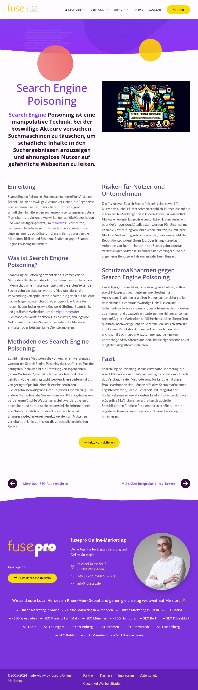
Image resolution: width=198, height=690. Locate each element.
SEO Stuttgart (54, 627)
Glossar (155, 9)
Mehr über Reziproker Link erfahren (148, 484)
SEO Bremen (110, 627)
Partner (88, 675)
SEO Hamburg (125, 618)
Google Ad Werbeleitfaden (102, 683)
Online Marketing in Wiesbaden (90, 610)
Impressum (126, 675)
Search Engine (27, 114)
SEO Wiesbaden (25, 618)
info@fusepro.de (89, 583)
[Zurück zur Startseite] (23, 9)
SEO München (96, 618)
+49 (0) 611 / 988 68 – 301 (96, 576)
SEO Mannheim (97, 635)
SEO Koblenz (68, 635)
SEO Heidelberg (168, 627)
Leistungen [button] (73, 9)
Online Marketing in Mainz (39, 610)
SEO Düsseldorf (177, 618)
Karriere (106, 675)
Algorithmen (65, 312)
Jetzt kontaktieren (101, 442)
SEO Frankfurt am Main (61, 618)
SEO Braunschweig (129, 635)
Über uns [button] (97, 9)
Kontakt (178, 10)
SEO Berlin (151, 618)
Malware (57, 223)
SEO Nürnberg (82, 627)
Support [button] (120, 9)
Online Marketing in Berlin (140, 610)
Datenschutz (149, 675)
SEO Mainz (174, 610)
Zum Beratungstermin (35, 578)
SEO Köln (29, 627)
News (139, 9)
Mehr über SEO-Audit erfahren (45, 484)
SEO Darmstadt (138, 627)
